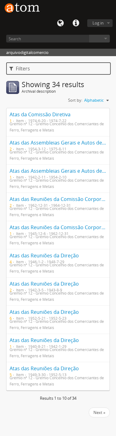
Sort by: (75, 100)
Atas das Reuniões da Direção (44, 255)
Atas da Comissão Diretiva (40, 114)
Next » (99, 412)
